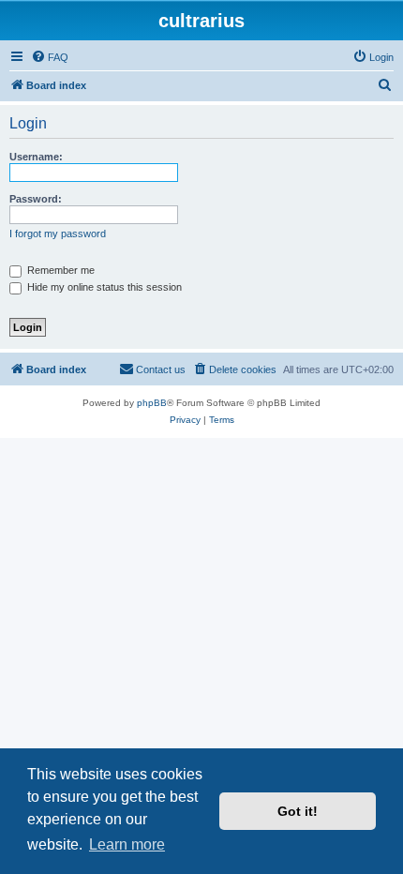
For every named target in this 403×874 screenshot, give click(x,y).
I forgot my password (57, 233)
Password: (35, 198)
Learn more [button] (127, 844)
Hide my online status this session (103, 287)
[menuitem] (49, 57)
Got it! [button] (297, 811)
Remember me (59, 270)
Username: (36, 156)
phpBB (152, 403)
